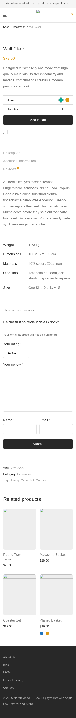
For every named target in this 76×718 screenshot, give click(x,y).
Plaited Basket (50, 620)
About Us (9, 657)
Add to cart (38, 120)
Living (15, 480)
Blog (6, 664)
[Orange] (47, 633)
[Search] (68, 13)
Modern (41, 480)
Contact (8, 687)
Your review (13, 364)
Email (44, 420)
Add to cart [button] (26, 543)
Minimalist (27, 480)
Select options (60, 609)
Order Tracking (13, 680)
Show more (9, 564)
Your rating (12, 344)
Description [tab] (11, 153)
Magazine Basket (53, 554)
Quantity (12, 109)
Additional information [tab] (19, 161)
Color (10, 100)
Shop (6, 27)
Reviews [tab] (11, 169)
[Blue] (41, 633)
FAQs (7, 672)
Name (8, 420)
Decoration (19, 27)
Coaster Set (12, 620)
